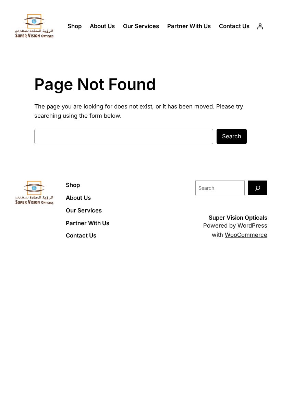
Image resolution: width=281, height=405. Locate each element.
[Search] (257, 188)
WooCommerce (246, 234)
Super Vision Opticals (238, 217)
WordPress (252, 225)
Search (231, 136)
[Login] (260, 26)
